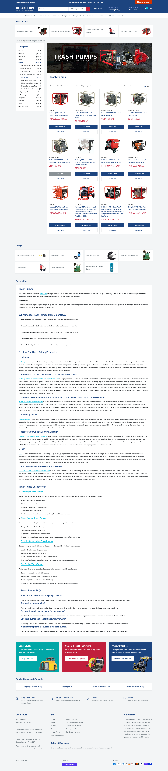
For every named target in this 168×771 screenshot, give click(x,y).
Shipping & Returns (57, 735)
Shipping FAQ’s (67, 686)
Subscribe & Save (143, 2)
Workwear (28, 16)
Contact (53, 726)
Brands (53, 722)
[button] (145, 9)
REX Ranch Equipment (134, 157)
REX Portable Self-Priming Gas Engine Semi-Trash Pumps (137, 161)
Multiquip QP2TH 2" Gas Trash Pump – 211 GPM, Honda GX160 (137, 208)
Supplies (90, 16)
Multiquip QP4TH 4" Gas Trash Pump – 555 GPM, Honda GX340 (59, 208)
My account (133, 10)
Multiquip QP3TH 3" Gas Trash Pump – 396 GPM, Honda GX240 (59, 114)
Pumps (64, 16)
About (53, 719)
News (52, 729)
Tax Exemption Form (73, 732)
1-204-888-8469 (97, 2)
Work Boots (42, 16)
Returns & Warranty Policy (135, 686)
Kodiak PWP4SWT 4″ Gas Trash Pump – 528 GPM (111, 114)
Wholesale (98, 9)
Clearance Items (114, 16)
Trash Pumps (22, 21)
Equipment (77, 16)
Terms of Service (71, 719)
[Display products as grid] (145, 86)
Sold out (60, 173)
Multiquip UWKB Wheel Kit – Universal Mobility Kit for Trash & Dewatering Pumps (85, 162)
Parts (101, 16)
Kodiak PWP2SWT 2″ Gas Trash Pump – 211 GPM (137, 114)
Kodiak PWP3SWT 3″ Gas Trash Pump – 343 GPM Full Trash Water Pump (85, 115)
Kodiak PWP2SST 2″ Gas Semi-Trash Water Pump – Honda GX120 (59, 161)
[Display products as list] (148, 86)
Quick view (60, 132)
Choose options (60, 126)
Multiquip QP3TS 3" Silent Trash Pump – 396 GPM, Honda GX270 (111, 161)
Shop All (18, 16)
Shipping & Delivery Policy (33, 686)
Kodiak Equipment (80, 110)
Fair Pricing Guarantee (73, 726)
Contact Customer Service (101, 686)
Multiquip (52, 110)
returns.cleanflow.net (78, 748)
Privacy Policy (55, 732)
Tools (54, 16)
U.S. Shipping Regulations (73, 722)
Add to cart (86, 126)
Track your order (71, 729)
